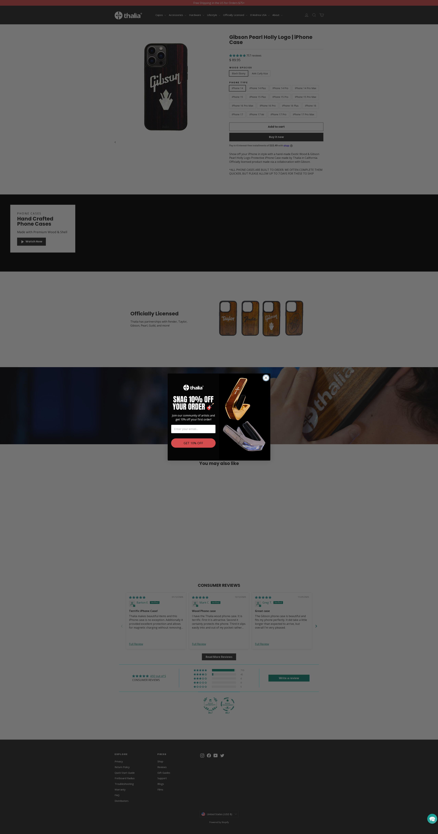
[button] (432, 819)
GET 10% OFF (193, 443)
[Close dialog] (266, 378)
